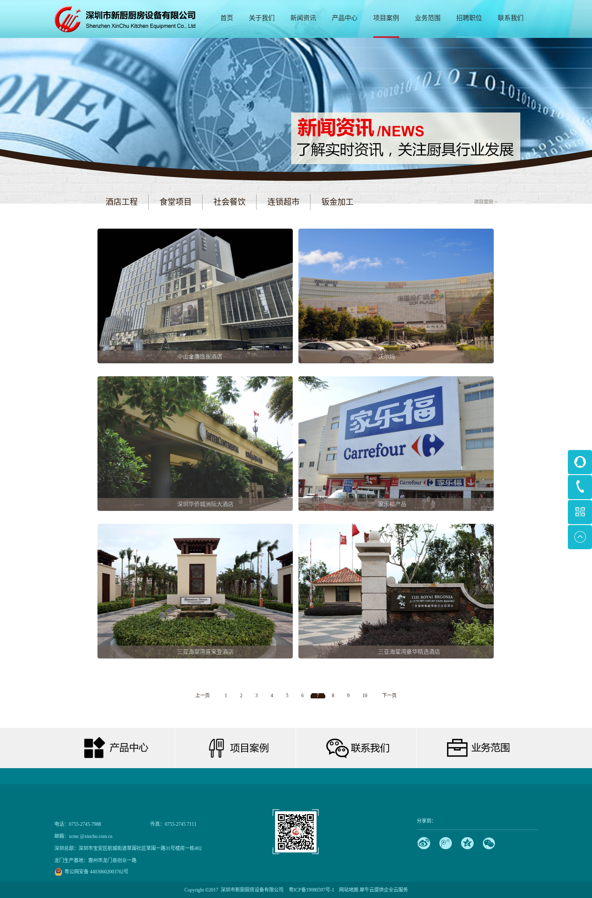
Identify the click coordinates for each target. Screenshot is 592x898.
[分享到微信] (489, 843)
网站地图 (347, 890)
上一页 (202, 695)
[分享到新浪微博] (424, 843)
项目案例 (483, 202)
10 (364, 695)
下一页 (389, 695)
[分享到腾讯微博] (445, 843)
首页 (226, 18)
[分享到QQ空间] (467, 843)
